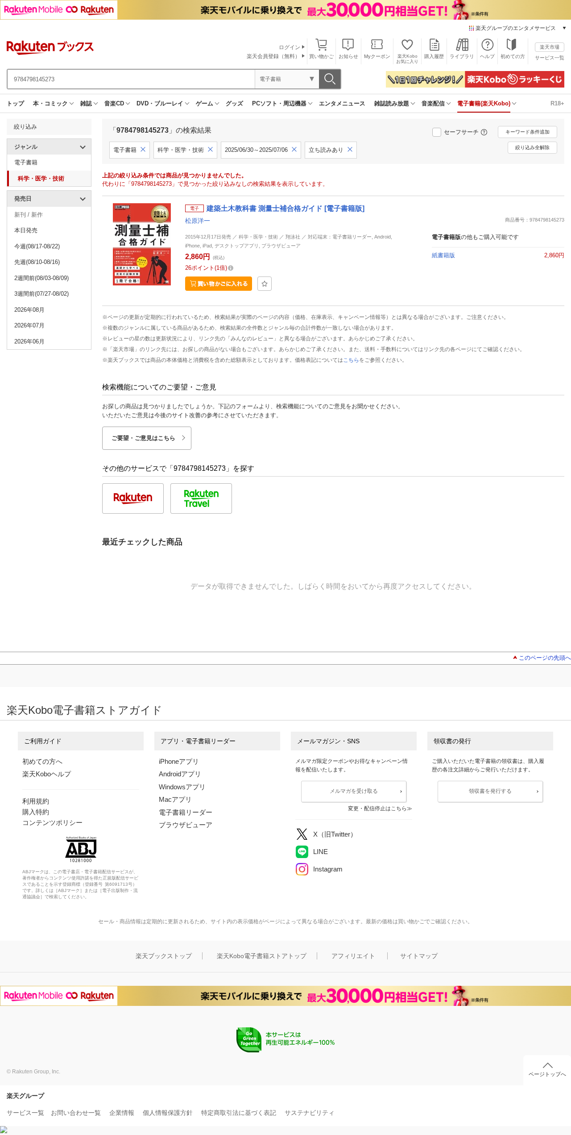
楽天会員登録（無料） (273, 56)
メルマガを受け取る (354, 791)
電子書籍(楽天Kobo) (483, 103)
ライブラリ (462, 56)
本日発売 (25, 230)
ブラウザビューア (185, 825)
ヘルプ (487, 56)
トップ (15, 103)
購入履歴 (434, 56)
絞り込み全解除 (532, 147)
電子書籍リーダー (185, 812)
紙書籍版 (443, 255)
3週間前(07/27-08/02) (41, 293)
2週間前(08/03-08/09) (41, 278)
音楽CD (114, 103)
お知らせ (348, 56)
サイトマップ (419, 955)
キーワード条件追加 (527, 131)
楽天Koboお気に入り (407, 59)
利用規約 (35, 801)
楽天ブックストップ (164, 955)
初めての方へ (42, 761)
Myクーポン (377, 56)
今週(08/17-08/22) (37, 246)
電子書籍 (25, 162)
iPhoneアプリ (179, 761)
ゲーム (204, 103)
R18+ (557, 103)
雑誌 (86, 103)
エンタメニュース (342, 103)
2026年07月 (29, 325)
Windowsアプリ (182, 787)
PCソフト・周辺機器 (279, 103)
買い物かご (321, 56)
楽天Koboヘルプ (46, 774)
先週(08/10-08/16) (37, 262)
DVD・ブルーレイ (160, 103)
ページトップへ (547, 1074)
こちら (351, 360)
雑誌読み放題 (391, 103)
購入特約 (35, 812)
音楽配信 (433, 103)
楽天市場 (549, 47)
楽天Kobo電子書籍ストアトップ (261, 955)
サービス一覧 (549, 57)
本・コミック (50, 103)
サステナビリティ (310, 1112)
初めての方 (513, 56)
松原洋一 (197, 220)
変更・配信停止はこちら (377, 808)
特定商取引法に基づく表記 (238, 1112)
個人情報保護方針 (168, 1112)
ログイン (289, 47)
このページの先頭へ (545, 657)
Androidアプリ (180, 774)
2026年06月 (29, 341)
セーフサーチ (461, 132)
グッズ (234, 103)
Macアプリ (175, 799)
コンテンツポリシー (52, 822)
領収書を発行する (490, 791)
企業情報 (121, 1112)
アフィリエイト (353, 955)
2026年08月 (29, 309)
